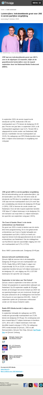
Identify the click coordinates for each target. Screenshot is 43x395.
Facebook (25, 384)
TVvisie (41, 384)
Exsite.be (3, 384)
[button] (37, 3)
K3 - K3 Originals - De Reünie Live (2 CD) (15, 347)
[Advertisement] (21, 94)
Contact (7, 382)
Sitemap (2, 382)
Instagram (36, 384)
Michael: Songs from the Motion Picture (15, 337)
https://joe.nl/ (5, 369)
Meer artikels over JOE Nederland (11, 371)
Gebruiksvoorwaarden (5, 385)
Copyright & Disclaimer (12, 384)
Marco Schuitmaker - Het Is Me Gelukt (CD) (16, 357)
